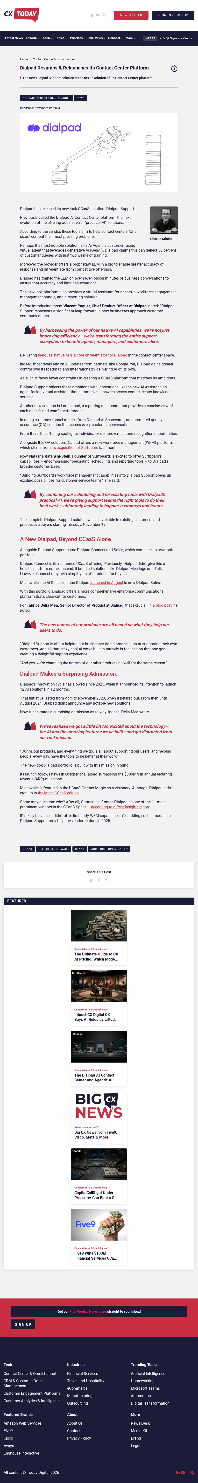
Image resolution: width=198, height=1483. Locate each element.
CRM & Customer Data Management (23, 1383)
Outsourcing (77, 1403)
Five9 (8, 1430)
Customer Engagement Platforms (32, 1393)
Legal (135, 1445)
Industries (96, 38)
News (81, 98)
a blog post (162, 605)
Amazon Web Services (23, 1423)
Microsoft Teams (145, 1388)
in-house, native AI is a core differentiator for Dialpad (82, 355)
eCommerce (77, 1388)
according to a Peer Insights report (120, 807)
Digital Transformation (150, 1403)
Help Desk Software (54, 849)
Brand (136, 1438)
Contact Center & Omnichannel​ (46, 98)
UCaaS (79, 849)
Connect (115, 38)
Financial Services (82, 1373)
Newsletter (131, 15)
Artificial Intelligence (148, 1373)
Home (24, 59)
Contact (73, 1430)
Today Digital (38, 1472)
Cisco (8, 1438)
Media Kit (139, 1430)
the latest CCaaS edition (58, 793)
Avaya (9, 1445)
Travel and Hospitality (85, 1381)
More (130, 38)
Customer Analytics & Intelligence (32, 1401)
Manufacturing (79, 1396)
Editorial (33, 38)
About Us (75, 1423)
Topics (61, 38)
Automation (141, 1396)
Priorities (77, 38)
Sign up (23, 1324)
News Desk (140, 1423)
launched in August (106, 582)
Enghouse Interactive (21, 1453)
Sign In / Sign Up (173, 15)
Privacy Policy (79, 1438)
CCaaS (27, 849)
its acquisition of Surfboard (75, 447)
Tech (47, 38)
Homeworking (143, 1381)
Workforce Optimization (109, 849)
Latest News (14, 38)
